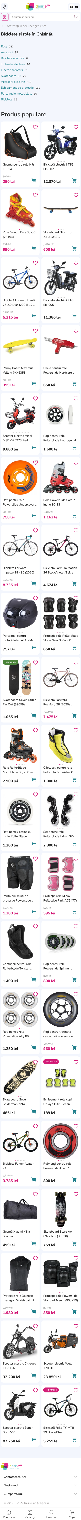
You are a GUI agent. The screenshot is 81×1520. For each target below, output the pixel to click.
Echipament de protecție (17, 88)
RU (76, 7)
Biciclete (7, 99)
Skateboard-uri (11, 76)
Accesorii (7, 52)
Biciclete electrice (13, 58)
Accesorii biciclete (13, 82)
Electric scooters (12, 70)
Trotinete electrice (13, 64)
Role (4, 46)
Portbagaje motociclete (17, 93)
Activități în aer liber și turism (26, 26)
